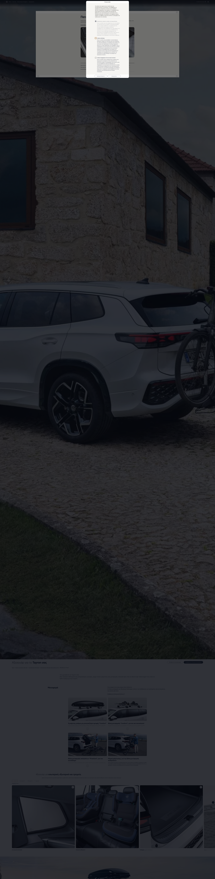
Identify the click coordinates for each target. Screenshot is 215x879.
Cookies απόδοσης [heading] (101, 38)
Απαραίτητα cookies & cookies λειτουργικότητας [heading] (107, 21)
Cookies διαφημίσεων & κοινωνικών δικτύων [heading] (106, 57)
